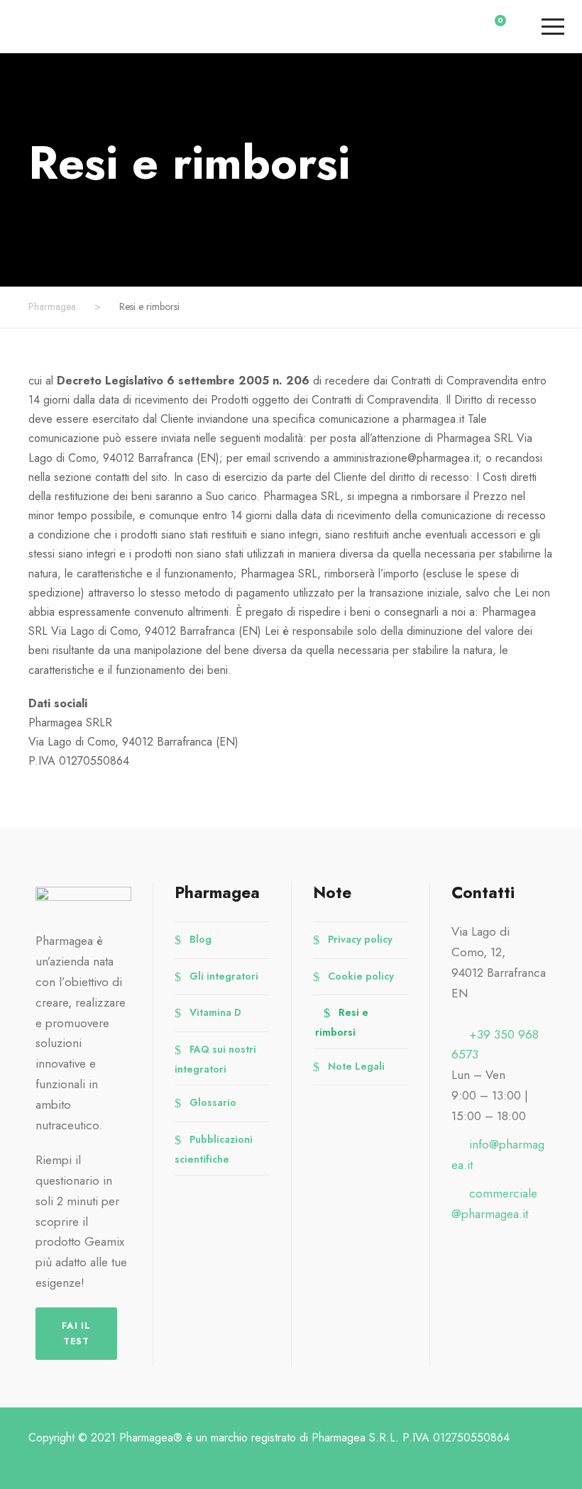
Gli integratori (224, 975)
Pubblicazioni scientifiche (214, 1148)
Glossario (213, 1102)
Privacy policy (360, 939)
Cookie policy (361, 975)
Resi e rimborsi (341, 1022)
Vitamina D (215, 1012)
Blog (201, 939)
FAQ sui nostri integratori (215, 1058)
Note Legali (356, 1065)
